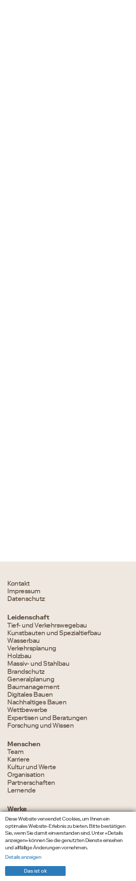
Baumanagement (33, 687)
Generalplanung (30, 679)
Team (15, 752)
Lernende (21, 790)
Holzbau (19, 656)
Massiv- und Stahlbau (38, 664)
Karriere (18, 759)
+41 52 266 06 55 (31, 432)
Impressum (24, 591)
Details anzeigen (23, 857)
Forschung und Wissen (40, 725)
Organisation (25, 775)
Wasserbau (23, 641)
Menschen (23, 744)
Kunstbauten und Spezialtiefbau (54, 633)
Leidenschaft (28, 617)
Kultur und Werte (31, 767)
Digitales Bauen (30, 695)
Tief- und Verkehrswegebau (47, 625)
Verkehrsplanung (31, 648)
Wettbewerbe (27, 710)
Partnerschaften (31, 783)
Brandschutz (26, 523)
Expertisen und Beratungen (47, 718)
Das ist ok (35, 871)
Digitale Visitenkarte (42, 549)
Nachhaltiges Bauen (36, 702)
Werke (17, 809)
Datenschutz (26, 599)
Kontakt (18, 583)
